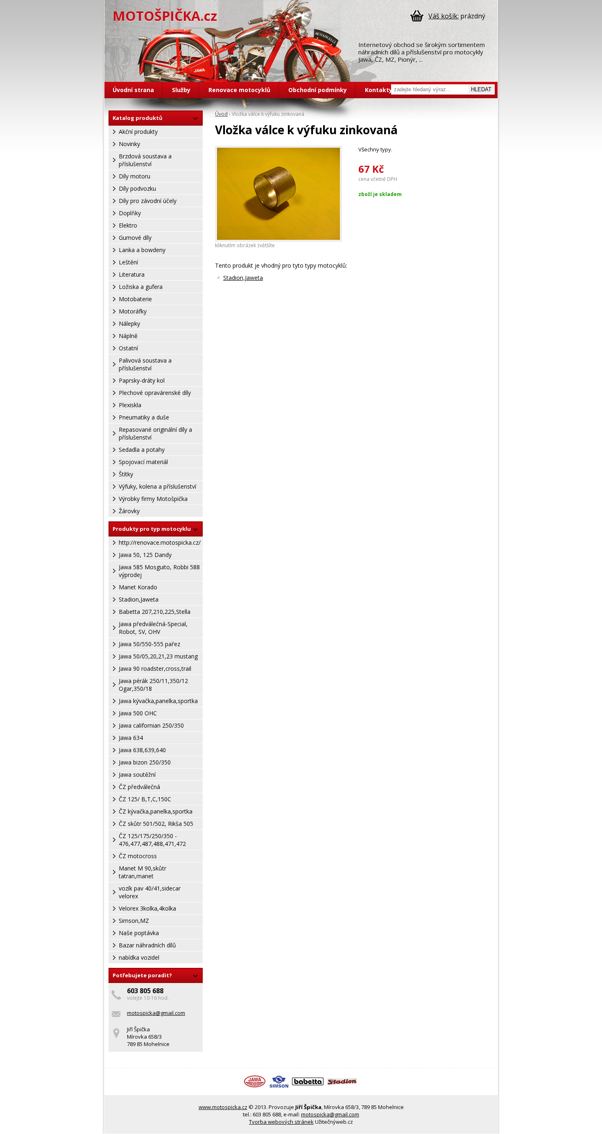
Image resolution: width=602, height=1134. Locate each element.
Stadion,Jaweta (138, 599)
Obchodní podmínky (317, 90)
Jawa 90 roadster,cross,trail (155, 668)
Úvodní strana (133, 90)
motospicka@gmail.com (156, 1013)
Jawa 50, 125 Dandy (145, 555)
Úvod (221, 113)
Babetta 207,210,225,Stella (154, 611)
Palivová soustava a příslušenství (145, 364)
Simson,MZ (134, 920)
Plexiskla (130, 405)
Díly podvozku (137, 188)
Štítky (126, 474)
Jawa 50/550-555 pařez (149, 644)
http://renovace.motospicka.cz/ (160, 542)
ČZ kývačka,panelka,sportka (155, 811)
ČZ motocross (138, 856)
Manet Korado (138, 587)
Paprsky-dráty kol (142, 380)
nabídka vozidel (139, 957)
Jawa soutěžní (137, 774)
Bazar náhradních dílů (147, 945)
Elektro (128, 225)
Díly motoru (134, 176)
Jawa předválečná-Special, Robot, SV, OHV (153, 628)
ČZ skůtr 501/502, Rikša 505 (156, 823)
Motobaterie (135, 299)
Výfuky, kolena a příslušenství (157, 486)
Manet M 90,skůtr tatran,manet (142, 872)
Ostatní (128, 348)
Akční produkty (138, 131)
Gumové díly (135, 237)
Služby (181, 90)
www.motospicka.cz (223, 1107)
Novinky (129, 144)
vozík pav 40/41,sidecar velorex (150, 892)
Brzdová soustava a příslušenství (145, 160)
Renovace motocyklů (239, 90)
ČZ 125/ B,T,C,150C (145, 799)
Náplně (128, 336)
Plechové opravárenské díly (155, 393)
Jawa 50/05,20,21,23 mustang (158, 656)
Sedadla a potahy (142, 449)
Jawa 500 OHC (138, 713)
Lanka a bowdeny (142, 250)
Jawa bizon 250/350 (145, 762)
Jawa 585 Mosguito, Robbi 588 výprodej (159, 571)
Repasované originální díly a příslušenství (155, 433)
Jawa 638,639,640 (142, 750)
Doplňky (130, 213)
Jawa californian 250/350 (151, 725)
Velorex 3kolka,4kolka (147, 908)
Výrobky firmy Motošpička (153, 499)
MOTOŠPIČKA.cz (165, 16)
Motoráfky (133, 311)
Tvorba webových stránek (281, 1121)
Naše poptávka (139, 933)
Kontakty (378, 90)
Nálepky (129, 323)
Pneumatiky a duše (144, 417)
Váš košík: (443, 15)
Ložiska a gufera (141, 287)
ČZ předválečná (139, 787)
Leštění (128, 262)
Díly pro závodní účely (148, 201)
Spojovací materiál (143, 462)
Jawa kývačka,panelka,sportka (158, 701)
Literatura (132, 274)
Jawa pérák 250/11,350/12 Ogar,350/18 (153, 684)
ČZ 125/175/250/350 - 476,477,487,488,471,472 (152, 840)
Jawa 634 (131, 738)
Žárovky (129, 511)
